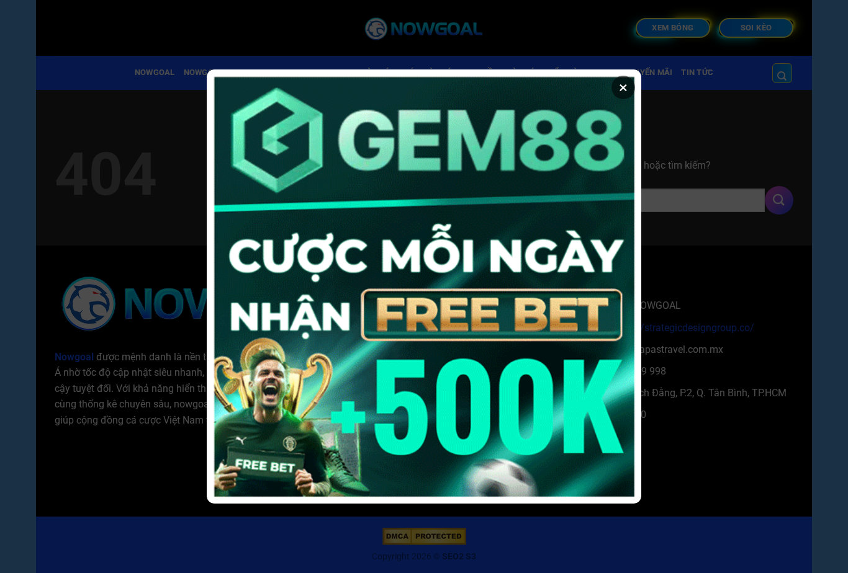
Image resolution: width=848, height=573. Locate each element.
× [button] (623, 87)
